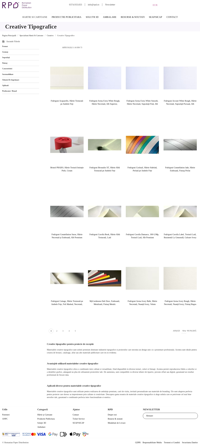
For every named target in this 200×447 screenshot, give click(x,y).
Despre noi (112, 415)
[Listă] (56, 47)
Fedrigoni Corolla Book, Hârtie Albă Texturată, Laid (104, 236)
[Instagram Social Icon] (187, 434)
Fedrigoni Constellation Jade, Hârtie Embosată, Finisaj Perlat (180, 169)
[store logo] (16, 5)
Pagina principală (9, 35)
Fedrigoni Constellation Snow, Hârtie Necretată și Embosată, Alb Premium (67, 236)
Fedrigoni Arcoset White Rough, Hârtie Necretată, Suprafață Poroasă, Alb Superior (180, 102)
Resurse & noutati (133, 17)
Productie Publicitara (46, 419)
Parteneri (6, 415)
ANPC (5, 419)
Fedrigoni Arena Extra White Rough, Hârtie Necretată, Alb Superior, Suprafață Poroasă (104, 102)
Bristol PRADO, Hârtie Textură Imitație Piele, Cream (66, 169)
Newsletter (110, 4)
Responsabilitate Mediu (152, 442)
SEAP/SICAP (155, 17)
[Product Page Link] (66, 78)
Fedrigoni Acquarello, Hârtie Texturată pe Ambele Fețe (67, 102)
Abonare (149, 416)
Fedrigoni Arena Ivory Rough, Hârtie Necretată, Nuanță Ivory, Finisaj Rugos (180, 302)
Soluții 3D (41, 423)
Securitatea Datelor (190, 442)
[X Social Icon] (179, 434)
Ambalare (109, 17)
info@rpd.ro (93, 4)
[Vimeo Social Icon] (195, 434)
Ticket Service (79, 419)
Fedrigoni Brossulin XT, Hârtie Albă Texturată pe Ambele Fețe (104, 169)
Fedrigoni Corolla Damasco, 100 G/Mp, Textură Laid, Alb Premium (142, 236)
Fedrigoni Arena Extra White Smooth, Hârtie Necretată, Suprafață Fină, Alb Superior (142, 102)
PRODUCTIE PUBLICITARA (66, 17)
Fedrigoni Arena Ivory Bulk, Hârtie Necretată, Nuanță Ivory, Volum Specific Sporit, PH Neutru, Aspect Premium (142, 303)
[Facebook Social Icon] (171, 434)
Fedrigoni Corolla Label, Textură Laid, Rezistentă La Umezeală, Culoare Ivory (180, 236)
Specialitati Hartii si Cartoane (31, 35)
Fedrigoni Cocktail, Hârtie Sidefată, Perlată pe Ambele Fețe (142, 169)
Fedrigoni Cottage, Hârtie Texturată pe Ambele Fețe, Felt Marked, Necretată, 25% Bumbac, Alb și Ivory (67, 303)
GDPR (138, 442)
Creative (50, 35)
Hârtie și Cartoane (44, 415)
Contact (172, 17)
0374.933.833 (75, 4)
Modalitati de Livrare (116, 423)
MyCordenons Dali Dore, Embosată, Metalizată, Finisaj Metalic (105, 302)
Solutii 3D (92, 17)
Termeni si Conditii (172, 442)
